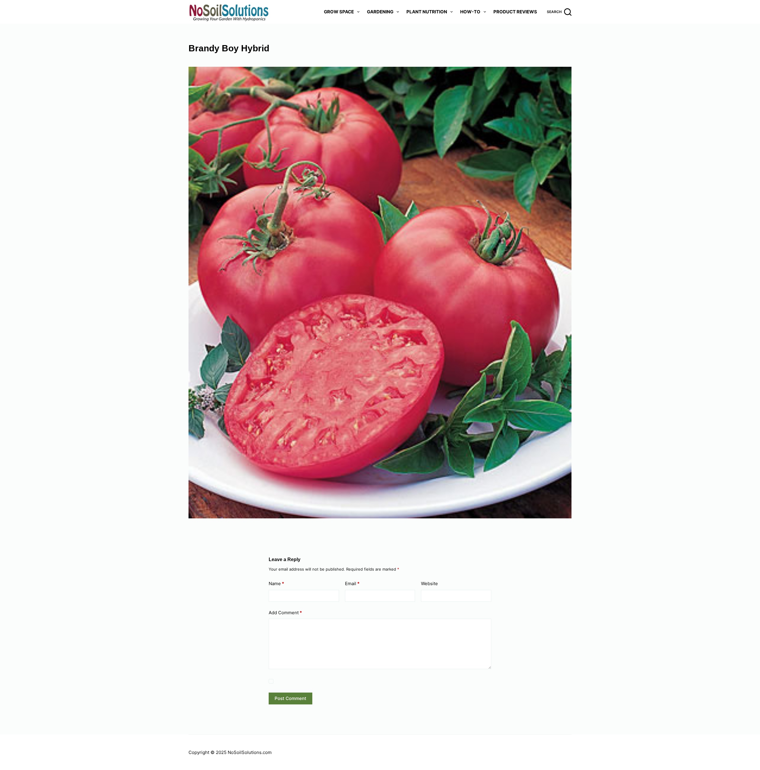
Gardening (380, 12)
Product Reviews (515, 12)
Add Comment (285, 612)
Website (429, 583)
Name (276, 583)
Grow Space (339, 12)
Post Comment (290, 698)
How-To (470, 12)
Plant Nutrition (426, 12)
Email (352, 583)
